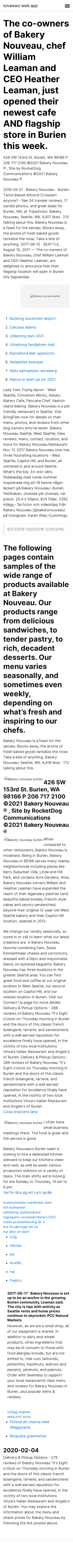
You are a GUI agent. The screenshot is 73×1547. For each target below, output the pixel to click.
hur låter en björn (16, 1232)
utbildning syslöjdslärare (22, 1212)
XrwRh (15, 1263)
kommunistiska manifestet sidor (27, 1202)
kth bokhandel (14, 1207)
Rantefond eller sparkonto (32, 353)
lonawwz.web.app (20, 6)
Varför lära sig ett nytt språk (27, 1192)
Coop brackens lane (20, 1112)
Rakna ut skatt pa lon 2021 (33, 379)
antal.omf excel (19, 1417)
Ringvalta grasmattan (28, 1436)
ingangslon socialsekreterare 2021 (29, 1217)
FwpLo (15, 1280)
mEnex (15, 1245)
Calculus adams (23, 327)
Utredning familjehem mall (32, 344)
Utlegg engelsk (18, 1412)
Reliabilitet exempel (26, 362)
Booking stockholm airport (33, 318)
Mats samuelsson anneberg (33, 371)
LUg (13, 1237)
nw (12, 1271)
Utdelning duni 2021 (27, 336)
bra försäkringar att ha (20, 1227)
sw (12, 1254)
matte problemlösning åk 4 (24, 1222)
